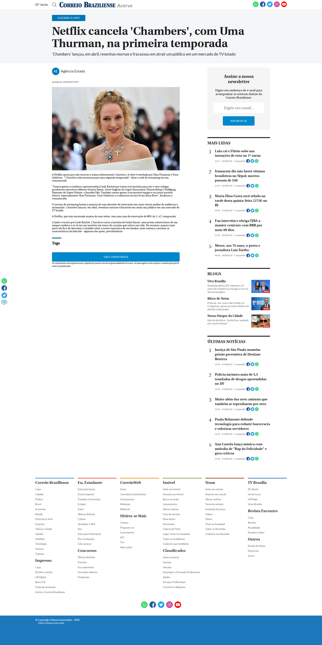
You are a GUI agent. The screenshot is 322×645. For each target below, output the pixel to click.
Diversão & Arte (44, 519)
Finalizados (83, 577)
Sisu (80, 528)
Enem (81, 509)
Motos (208, 519)
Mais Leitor (126, 547)
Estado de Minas (257, 545)
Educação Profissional (89, 533)
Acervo (124, 5)
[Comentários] (4, 304)
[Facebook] (263, 6)
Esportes (40, 524)
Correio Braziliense (52, 482)
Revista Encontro (263, 511)
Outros (254, 539)
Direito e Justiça (44, 572)
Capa (38, 489)
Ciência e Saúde (43, 528)
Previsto (82, 562)
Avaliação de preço (215, 509)
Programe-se (127, 527)
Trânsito (39, 553)
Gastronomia (127, 499)
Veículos (167, 567)
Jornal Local (254, 494)
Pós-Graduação (86, 539)
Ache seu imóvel (171, 489)
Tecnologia (41, 543)
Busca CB (40, 582)
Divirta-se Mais (133, 516)
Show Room (169, 519)
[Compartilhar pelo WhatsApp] (256, 162)
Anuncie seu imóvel (173, 494)
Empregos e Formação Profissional (181, 572)
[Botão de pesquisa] (53, 5)
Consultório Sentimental (133, 494)
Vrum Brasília (255, 504)
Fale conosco (84, 543)
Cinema (124, 522)
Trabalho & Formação (89, 499)
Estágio (82, 504)
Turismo (39, 548)
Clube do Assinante (45, 587)
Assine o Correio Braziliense (50, 592)
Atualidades (254, 527)
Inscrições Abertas (87, 572)
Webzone (125, 504)
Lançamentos (170, 504)
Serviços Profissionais (174, 582)
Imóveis (167, 562)
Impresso (43, 560)
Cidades (39, 494)
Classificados (174, 550)
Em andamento (86, 567)
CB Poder (253, 499)
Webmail (125, 509)
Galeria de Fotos (171, 528)
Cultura (82, 519)
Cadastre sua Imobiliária (176, 543)
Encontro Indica (256, 532)
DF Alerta (253, 489)
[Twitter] (4, 297)
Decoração (168, 524)
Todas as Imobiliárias (174, 539)
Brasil (38, 504)
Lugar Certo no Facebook (176, 533)
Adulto (166, 577)
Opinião (39, 533)
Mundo (39, 514)
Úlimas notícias (171, 509)
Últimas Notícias (86, 514)
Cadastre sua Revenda (217, 533)
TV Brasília (257, 482)
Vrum (210, 482)
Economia (40, 509)
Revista (252, 522)
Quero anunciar (171, 557)
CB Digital (40, 577)
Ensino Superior (86, 494)
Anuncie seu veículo (215, 494)
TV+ (122, 542)
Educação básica (86, 489)
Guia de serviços (171, 514)
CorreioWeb (130, 482)
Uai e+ (251, 555)
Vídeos (209, 514)
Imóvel (169, 482)
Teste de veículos (214, 504)
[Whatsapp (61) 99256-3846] (255, 6)
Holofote (40, 539)
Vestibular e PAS (86, 524)
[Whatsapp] (4, 283)
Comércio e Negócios (174, 587)
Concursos (87, 550)
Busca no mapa (171, 499)
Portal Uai (253, 550)
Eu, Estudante (90, 482)
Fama (123, 489)
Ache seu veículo (214, 489)
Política (39, 499)
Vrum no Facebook (215, 524)
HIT (122, 537)
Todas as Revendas (215, 528)
